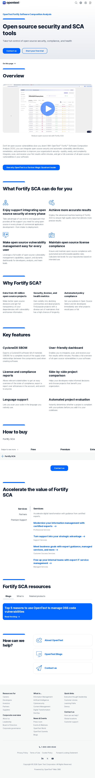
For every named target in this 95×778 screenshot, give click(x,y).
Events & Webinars (40, 725)
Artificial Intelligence (41, 700)
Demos (67, 707)
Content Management (41, 707)
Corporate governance (12, 728)
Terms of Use (35, 753)
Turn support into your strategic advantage (57, 536)
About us (6, 719)
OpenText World (39, 728)
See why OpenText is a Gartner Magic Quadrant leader (31, 167)
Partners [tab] (23, 514)
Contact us (11, 51)
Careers (6, 697)
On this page (8, 63)
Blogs (35, 735)
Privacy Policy (22, 753)
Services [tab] (22, 509)
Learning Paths (70, 703)
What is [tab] (20, 596)
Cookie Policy (47, 753)
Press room (37, 722)
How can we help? (71, 715)
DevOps (36, 713)
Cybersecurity (38, 703)
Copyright (27, 764)
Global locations (70, 719)
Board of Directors (10, 725)
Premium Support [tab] (19, 520)
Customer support (71, 722)
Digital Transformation (41, 710)
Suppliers (6, 710)
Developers (7, 700)
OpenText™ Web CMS (52, 769)
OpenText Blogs (53, 654)
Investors (6, 703)
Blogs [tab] (8, 596)
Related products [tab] (37, 596)
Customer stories (70, 700)
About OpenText (54, 640)
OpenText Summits (40, 731)
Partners (6, 707)
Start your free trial (34, 51)
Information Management (43, 697)
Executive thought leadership (75, 697)
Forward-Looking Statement (67, 753)
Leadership (7, 722)
